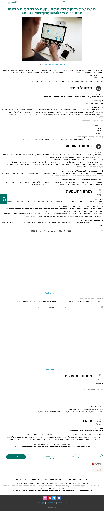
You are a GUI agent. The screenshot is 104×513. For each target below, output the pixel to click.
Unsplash (63, 64)
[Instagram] (45, 498)
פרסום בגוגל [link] (50, 507)
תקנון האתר (40, 503)
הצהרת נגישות (51, 503)
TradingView (49, 293)
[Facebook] (59, 498)
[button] (64, 2)
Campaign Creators (51, 64)
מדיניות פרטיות (62, 503)
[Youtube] (50, 498)
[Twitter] (54, 498)
